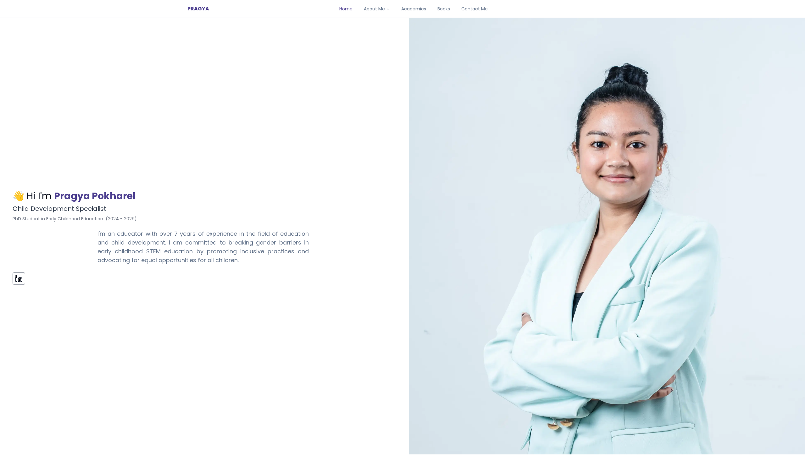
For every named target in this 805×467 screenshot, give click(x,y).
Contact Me (474, 9)
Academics (413, 9)
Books (443, 9)
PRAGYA (198, 8)
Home (346, 9)
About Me (374, 9)
